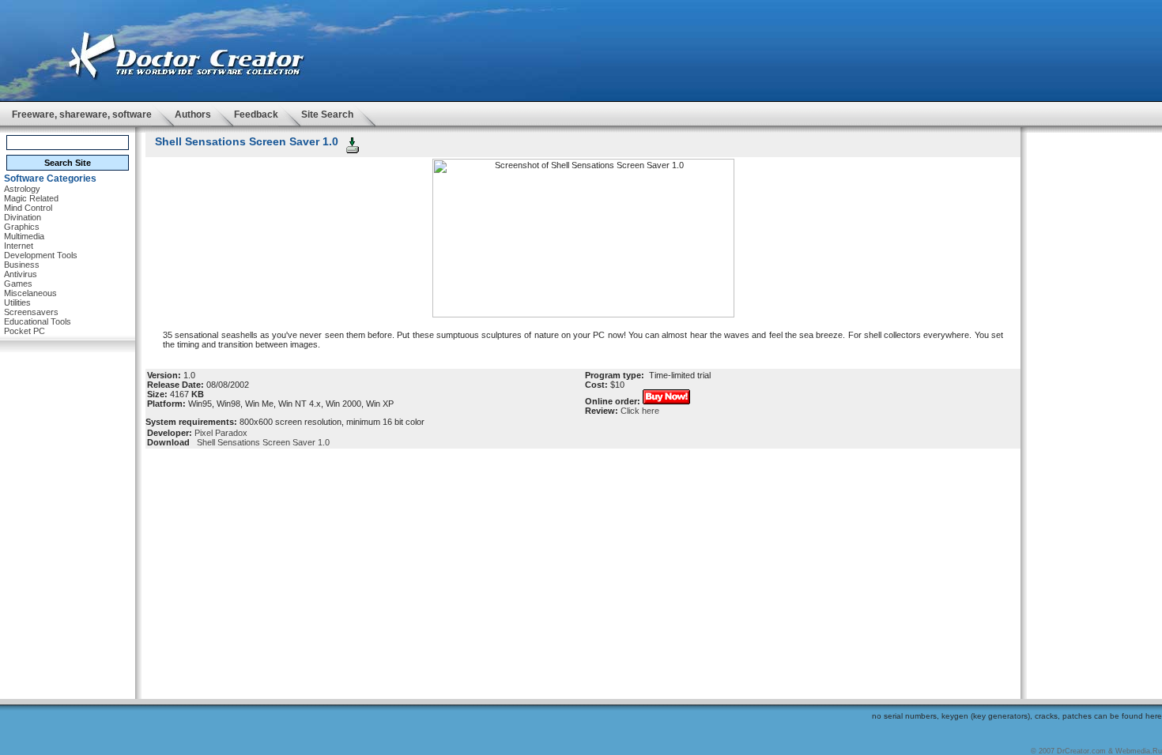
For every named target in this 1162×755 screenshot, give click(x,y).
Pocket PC (24, 331)
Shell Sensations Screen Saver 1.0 (261, 442)
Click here (640, 410)
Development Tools (40, 255)
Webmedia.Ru (1138, 751)
